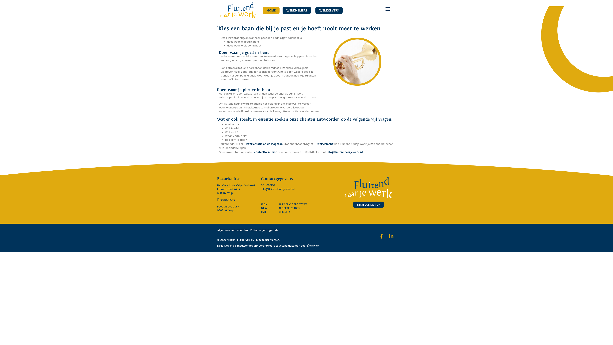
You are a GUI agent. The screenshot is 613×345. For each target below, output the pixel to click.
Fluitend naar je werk (267, 239)
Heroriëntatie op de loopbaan (264, 144)
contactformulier (265, 152)
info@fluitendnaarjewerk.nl (345, 152)
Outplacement (323, 144)
